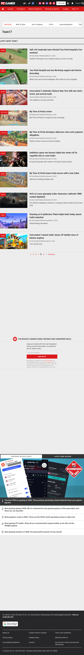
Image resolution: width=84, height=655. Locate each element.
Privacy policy (7, 637)
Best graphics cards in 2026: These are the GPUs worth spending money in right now (40, 517)
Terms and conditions (63, 633)
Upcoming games (66, 24)
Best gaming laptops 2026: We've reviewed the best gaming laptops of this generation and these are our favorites (42, 510)
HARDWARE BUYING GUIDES (21, 456)
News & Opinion (35, 9)
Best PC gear (20, 24)
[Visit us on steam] (29, 3)
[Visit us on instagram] (40, 3)
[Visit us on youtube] (43, 3)
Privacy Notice (50, 362)
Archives (51, 254)
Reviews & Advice (52, 9)
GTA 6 (51, 24)
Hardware (21, 9)
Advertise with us (61, 637)
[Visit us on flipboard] (50, 3)
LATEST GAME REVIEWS (62, 456)
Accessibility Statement (11, 642)
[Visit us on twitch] (47, 3)
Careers (32, 642)
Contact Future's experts (38, 633)
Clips (80, 24)
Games (10, 9)
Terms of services (48, 360)
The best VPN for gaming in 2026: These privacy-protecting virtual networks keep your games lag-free (43, 501)
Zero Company (37, 24)
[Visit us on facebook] (33, 3)
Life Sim (4, 133)
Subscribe (61, 3)
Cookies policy (34, 637)
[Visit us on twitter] (36, 3)
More (74, 9)
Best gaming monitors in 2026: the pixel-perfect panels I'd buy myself (33, 532)
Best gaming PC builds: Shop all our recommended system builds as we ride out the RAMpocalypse (39, 524)
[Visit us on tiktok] (54, 3)
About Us (6, 633)
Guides (66, 9)
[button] (80, 3)
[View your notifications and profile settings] (72, 3)
